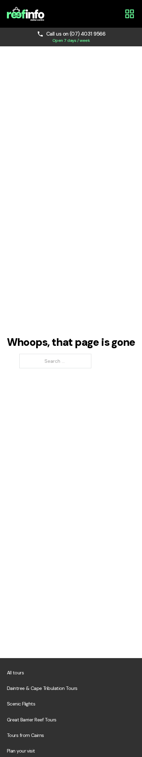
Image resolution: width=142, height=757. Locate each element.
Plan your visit (21, 751)
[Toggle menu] (129, 13)
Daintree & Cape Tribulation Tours (42, 688)
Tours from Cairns (25, 735)
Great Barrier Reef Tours (32, 720)
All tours (15, 673)
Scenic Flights (21, 704)
